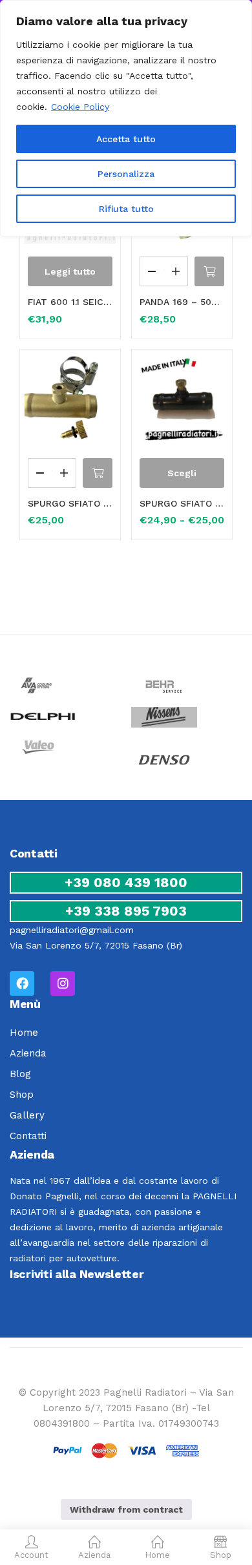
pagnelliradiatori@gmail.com (72, 930)
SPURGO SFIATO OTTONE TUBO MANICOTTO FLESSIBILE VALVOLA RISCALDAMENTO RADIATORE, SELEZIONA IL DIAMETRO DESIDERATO (182, 503)
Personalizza (126, 174)
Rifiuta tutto (126, 209)
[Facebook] (22, 983)
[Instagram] (62, 983)
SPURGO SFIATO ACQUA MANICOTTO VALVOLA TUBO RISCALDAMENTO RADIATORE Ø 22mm (70, 503)
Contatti (28, 1136)
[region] (126, 118)
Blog (20, 1074)
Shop (22, 1094)
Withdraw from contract (126, 1509)
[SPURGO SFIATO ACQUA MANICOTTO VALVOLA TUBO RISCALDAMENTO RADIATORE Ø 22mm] (70, 399)
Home (24, 1032)
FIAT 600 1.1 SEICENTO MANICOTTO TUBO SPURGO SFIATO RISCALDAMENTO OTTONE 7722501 (70, 302)
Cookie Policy (80, 106)
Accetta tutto (126, 139)
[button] (209, 271)
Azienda (28, 1053)
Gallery (27, 1115)
